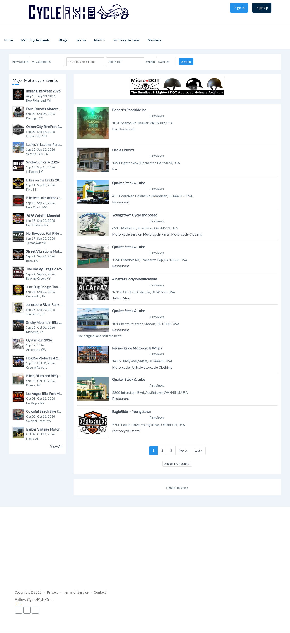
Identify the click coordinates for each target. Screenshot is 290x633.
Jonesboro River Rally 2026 (47, 304)
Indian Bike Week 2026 (43, 91)
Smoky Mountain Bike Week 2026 (51, 322)
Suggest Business (177, 487)
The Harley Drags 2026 (44, 269)
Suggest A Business (177, 463)
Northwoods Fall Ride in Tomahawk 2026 (57, 233)
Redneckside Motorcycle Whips (137, 348)
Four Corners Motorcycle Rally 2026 (54, 109)
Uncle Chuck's (123, 150)
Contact (100, 592)
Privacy (52, 592)
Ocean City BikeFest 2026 (45, 126)
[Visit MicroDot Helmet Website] (177, 93)
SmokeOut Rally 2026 (42, 162)
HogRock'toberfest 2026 (45, 358)
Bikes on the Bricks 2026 (44, 180)
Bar (114, 129)
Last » (198, 450)
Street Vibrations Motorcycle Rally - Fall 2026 (61, 251)
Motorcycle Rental (126, 431)
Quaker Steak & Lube (128, 182)
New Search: (20, 61)
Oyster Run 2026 (39, 340)
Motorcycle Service (127, 234)
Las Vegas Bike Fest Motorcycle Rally (54, 394)
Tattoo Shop (121, 298)
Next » (183, 450)
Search (186, 61)
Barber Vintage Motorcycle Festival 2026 (57, 429)
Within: (150, 61)
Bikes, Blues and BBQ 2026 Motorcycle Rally (60, 376)
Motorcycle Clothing (187, 234)
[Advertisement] (145, 552)
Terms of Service (76, 592)
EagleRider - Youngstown (131, 411)
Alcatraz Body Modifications (134, 279)
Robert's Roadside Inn (129, 109)
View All (56, 446)
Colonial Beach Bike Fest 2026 (49, 411)
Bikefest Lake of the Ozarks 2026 (51, 198)
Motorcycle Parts (156, 234)
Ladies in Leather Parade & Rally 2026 (54, 144)
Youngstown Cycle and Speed (134, 215)
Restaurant (127, 129)
